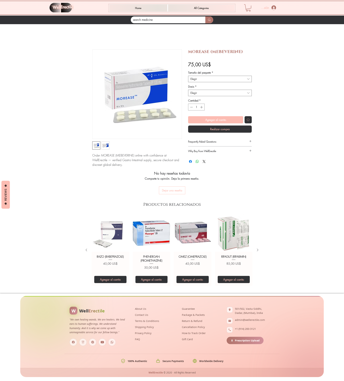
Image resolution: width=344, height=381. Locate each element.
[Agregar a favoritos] (248, 119)
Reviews (6, 195)
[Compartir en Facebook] (190, 161)
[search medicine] (209, 19)
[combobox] (220, 79)
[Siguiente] (257, 250)
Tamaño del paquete (200, 72)
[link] (248, 7)
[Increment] (201, 107)
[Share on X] (204, 161)
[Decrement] (191, 107)
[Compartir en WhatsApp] (197, 161)
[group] (172, 250)
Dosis (192, 86)
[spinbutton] (196, 107)
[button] (201, 8)
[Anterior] (86, 250)
